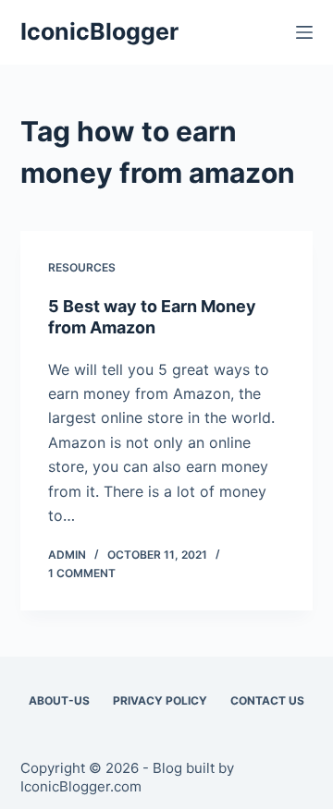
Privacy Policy (160, 700)
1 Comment (82, 573)
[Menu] (304, 32)
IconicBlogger (99, 31)
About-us (59, 700)
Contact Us (267, 700)
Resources (82, 267)
